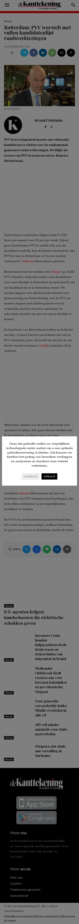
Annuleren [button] (30, 476)
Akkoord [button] (49, 476)
